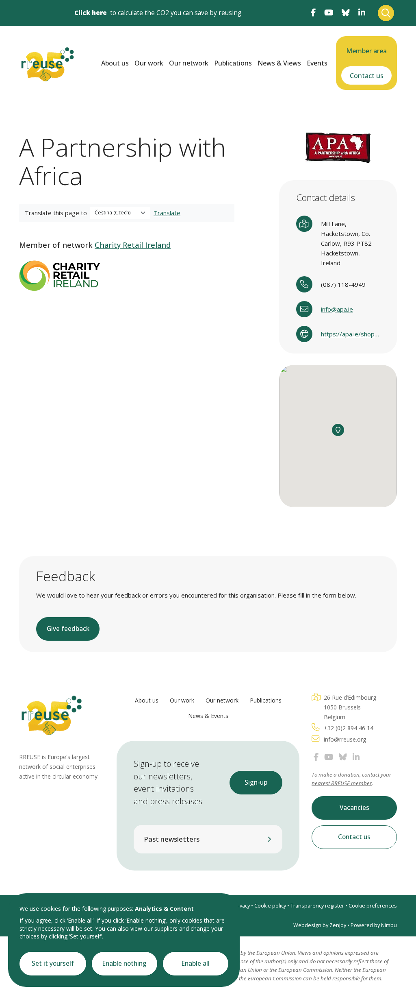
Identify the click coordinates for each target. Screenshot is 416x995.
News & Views (279, 63)
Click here (90, 13)
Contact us (367, 75)
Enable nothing (124, 963)
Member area (366, 50)
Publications (233, 63)
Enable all (196, 963)
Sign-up (256, 782)
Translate (167, 213)
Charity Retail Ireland (133, 245)
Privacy (241, 905)
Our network (188, 63)
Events (317, 63)
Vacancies (354, 807)
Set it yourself (53, 963)
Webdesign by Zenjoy (319, 925)
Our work (148, 63)
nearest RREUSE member (342, 783)
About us (115, 63)
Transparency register (317, 905)
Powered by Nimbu (374, 925)
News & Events (208, 716)
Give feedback (68, 628)
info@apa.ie (337, 309)
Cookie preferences (373, 905)
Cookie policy (270, 905)
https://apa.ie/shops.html (350, 334)
